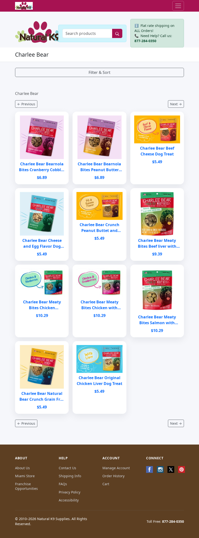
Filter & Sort (99, 72)
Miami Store (25, 476)
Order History (113, 476)
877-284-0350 (145, 40)
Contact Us (67, 468)
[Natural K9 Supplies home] (24, 6)
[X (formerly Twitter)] (170, 469)
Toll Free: (165, 521)
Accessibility (69, 500)
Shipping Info (70, 476)
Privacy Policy (69, 492)
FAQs (63, 484)
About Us (22, 468)
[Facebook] (149, 469)
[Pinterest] (181, 469)
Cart (105, 484)
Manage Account (116, 468)
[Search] (117, 33)
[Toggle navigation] (178, 6)
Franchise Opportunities (26, 486)
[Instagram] (160, 469)
